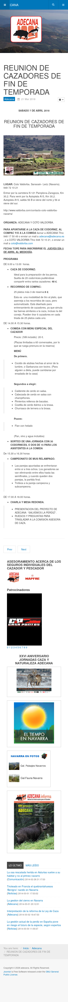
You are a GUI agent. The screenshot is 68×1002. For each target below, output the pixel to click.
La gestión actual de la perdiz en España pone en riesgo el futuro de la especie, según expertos (34, 923)
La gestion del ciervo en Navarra (25, 900)
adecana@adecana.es (51, 236)
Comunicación (16, 879)
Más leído (32, 865)
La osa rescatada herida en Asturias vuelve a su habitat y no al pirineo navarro (33, 873)
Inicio (26, 948)
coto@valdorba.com (22, 243)
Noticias (12, 893)
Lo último (15, 865)
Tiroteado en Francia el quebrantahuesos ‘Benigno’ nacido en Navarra (30, 888)
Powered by (19, 983)
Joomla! (7, 971)
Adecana (9, 99)
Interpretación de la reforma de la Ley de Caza (33, 911)
